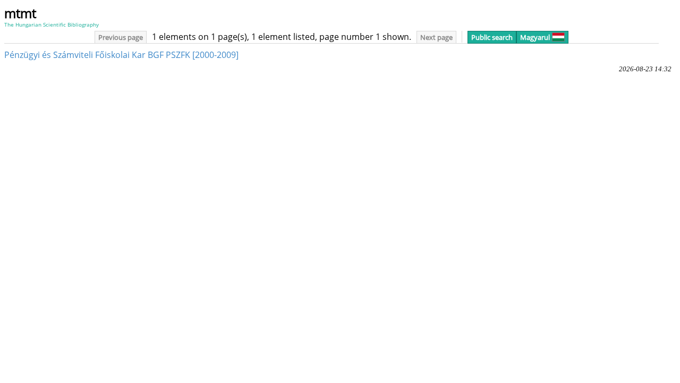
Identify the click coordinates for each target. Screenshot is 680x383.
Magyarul (535, 37)
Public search (492, 37)
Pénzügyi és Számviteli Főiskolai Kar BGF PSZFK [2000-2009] (121, 55)
